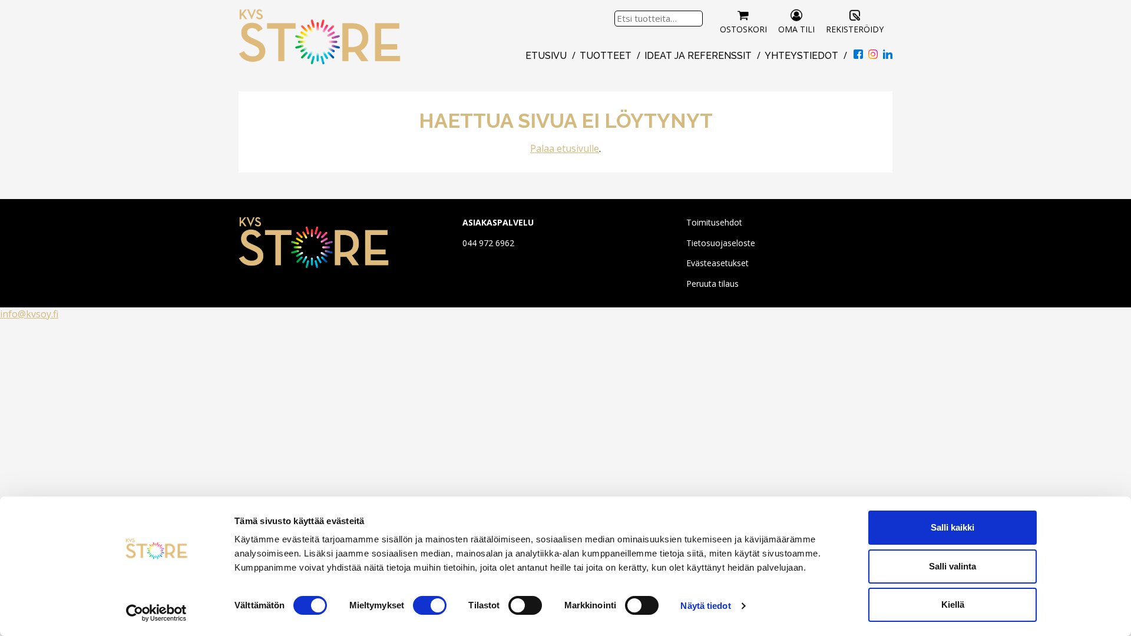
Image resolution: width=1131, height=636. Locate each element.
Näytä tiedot (705, 606)
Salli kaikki (952, 527)
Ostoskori (743, 29)
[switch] (430, 605)
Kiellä (952, 604)
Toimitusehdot (714, 222)
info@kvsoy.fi (29, 313)
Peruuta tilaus (712, 283)
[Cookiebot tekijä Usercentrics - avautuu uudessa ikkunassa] (156, 613)
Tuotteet (605, 55)
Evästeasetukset (717, 263)
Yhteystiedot (801, 55)
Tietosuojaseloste (720, 243)
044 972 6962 (488, 243)
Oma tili (796, 29)
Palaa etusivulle (564, 148)
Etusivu (546, 55)
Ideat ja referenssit (698, 55)
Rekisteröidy (855, 29)
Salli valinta (952, 566)
